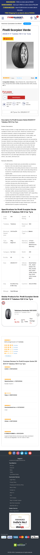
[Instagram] (18, 453)
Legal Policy (12, 479)
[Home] (16, 18)
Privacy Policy (13, 482)
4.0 (5, 342)
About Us (12, 492)
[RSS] (10, 453)
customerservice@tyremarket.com (17, 460)
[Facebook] (14, 453)
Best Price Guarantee (15, 503)
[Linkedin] (26, 453)
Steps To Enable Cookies (15, 500)
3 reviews (15, 345)
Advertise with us (14, 505)
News (11, 470)
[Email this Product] (36, 78)
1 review (15, 353)
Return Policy (13, 487)
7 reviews (12, 78)
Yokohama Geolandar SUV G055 (25, 310)
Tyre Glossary (13, 497)
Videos (11, 472)
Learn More (27, 23)
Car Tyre (16, 314)
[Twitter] (22, 453)
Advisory (12, 465)
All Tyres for (20, 112)
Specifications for (18, 210)
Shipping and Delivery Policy (17, 484)
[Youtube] (30, 453)
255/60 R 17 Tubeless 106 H (22, 312)
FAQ (11, 495)
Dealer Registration (14, 510)
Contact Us (12, 490)
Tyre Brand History (14, 474)
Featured (12, 467)
